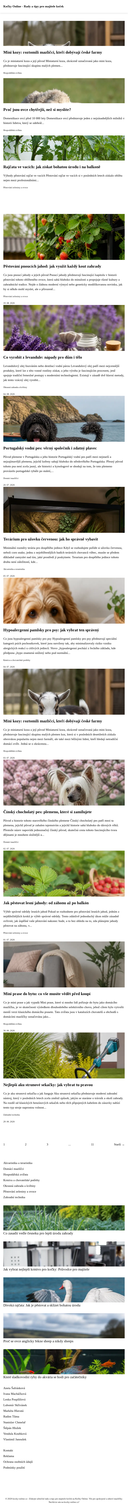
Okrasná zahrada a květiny (15, 387)
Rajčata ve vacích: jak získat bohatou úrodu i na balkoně (51, 167)
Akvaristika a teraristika (14, 569)
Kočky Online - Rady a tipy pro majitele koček (33, 6)
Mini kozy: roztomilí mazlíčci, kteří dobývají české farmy (52, 52)
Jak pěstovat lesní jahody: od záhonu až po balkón (46, 903)
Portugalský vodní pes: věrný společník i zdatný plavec (50, 448)
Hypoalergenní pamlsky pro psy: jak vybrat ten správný (51, 630)
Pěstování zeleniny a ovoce (15, 187)
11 (92, 1144)
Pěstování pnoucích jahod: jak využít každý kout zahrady (52, 266)
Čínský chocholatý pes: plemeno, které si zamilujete (47, 812)
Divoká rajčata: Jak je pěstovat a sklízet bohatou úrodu (41, 1305)
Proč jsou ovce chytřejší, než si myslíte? (37, 109)
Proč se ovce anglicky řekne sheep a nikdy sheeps (38, 1341)
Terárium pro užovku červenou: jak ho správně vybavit (50, 539)
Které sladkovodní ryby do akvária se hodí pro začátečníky (45, 1377)
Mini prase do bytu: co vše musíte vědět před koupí (46, 994)
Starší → (119, 1144)
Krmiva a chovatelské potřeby (16, 660)
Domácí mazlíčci (10, 478)
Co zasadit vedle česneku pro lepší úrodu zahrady (38, 1233)
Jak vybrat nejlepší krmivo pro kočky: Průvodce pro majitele (46, 1269)
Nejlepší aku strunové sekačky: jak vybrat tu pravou (48, 1085)
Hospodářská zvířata (12, 73)
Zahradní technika (11, 1115)
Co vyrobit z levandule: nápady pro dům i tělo (42, 357)
